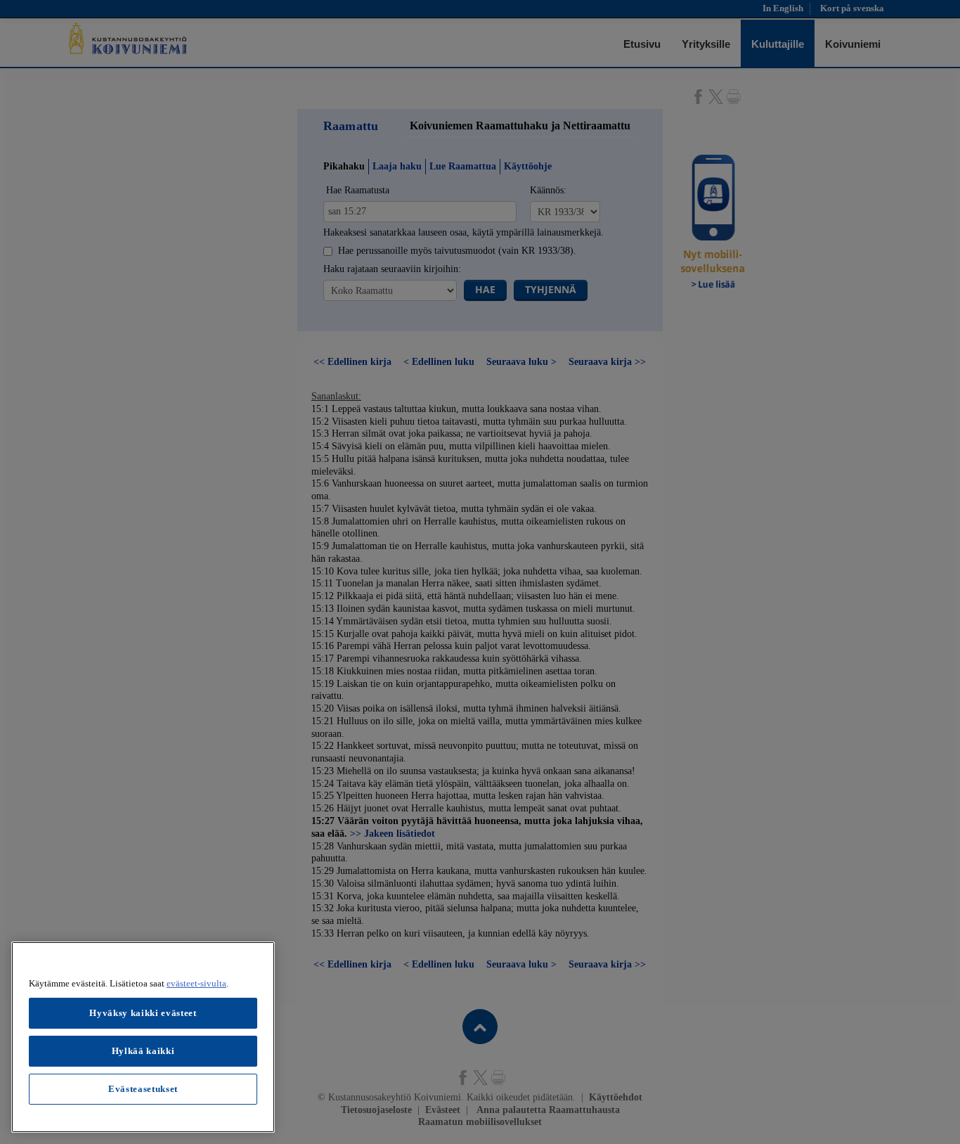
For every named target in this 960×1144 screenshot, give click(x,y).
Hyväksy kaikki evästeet (142, 1013)
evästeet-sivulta (196, 983)
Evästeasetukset (143, 1089)
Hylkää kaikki (143, 1051)
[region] (143, 1037)
